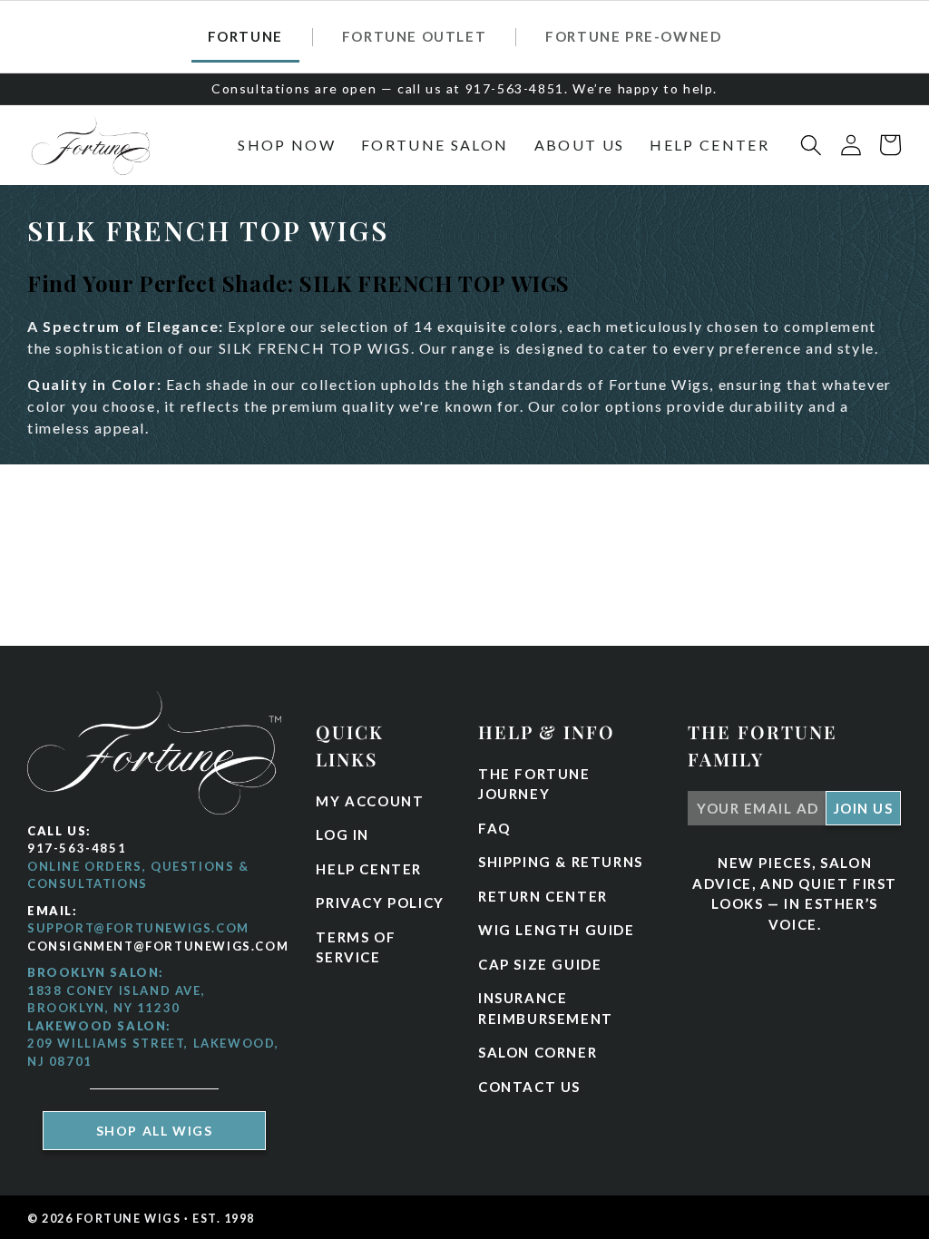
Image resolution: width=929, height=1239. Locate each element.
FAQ (494, 828)
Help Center (369, 869)
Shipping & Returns (560, 862)
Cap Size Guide (539, 964)
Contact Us (529, 1086)
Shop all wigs (154, 1130)
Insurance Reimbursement (545, 1008)
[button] (286, 145)
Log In (342, 834)
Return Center (543, 896)
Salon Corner (537, 1052)
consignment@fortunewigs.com (157, 946)
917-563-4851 (76, 848)
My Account (370, 801)
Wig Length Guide (556, 930)
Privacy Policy (380, 902)
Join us (864, 808)
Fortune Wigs (128, 1218)
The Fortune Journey (534, 784)
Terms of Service (356, 947)
